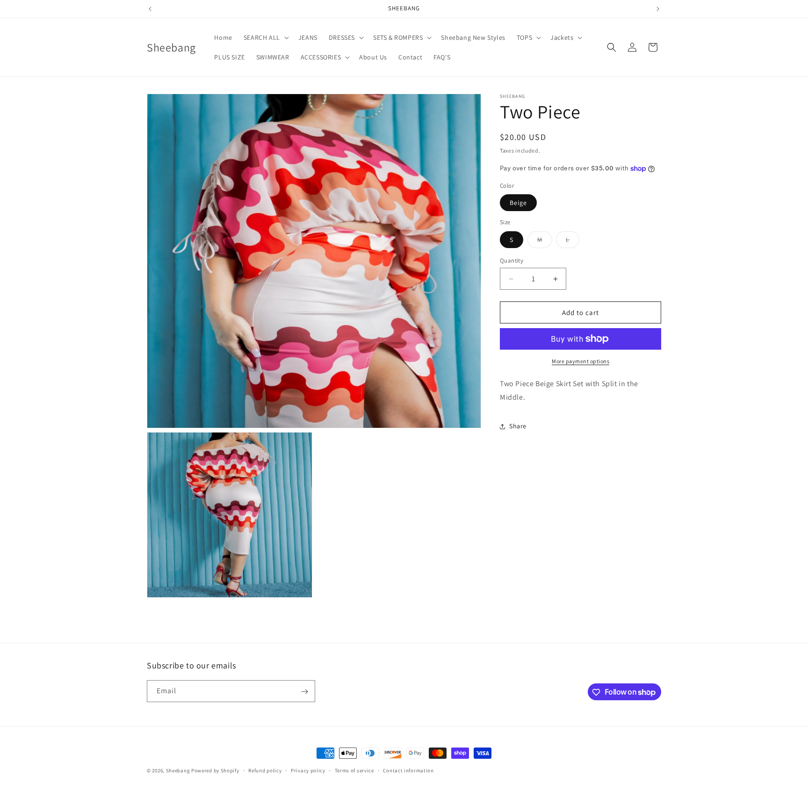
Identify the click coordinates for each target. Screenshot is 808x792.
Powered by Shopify (215, 770)
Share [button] (518, 426)
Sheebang (178, 770)
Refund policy (264, 770)
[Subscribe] (304, 692)
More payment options (580, 361)
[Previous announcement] (150, 9)
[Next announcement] (658, 9)
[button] (265, 37)
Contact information (408, 770)
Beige (518, 202)
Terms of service (354, 770)
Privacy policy (308, 770)
